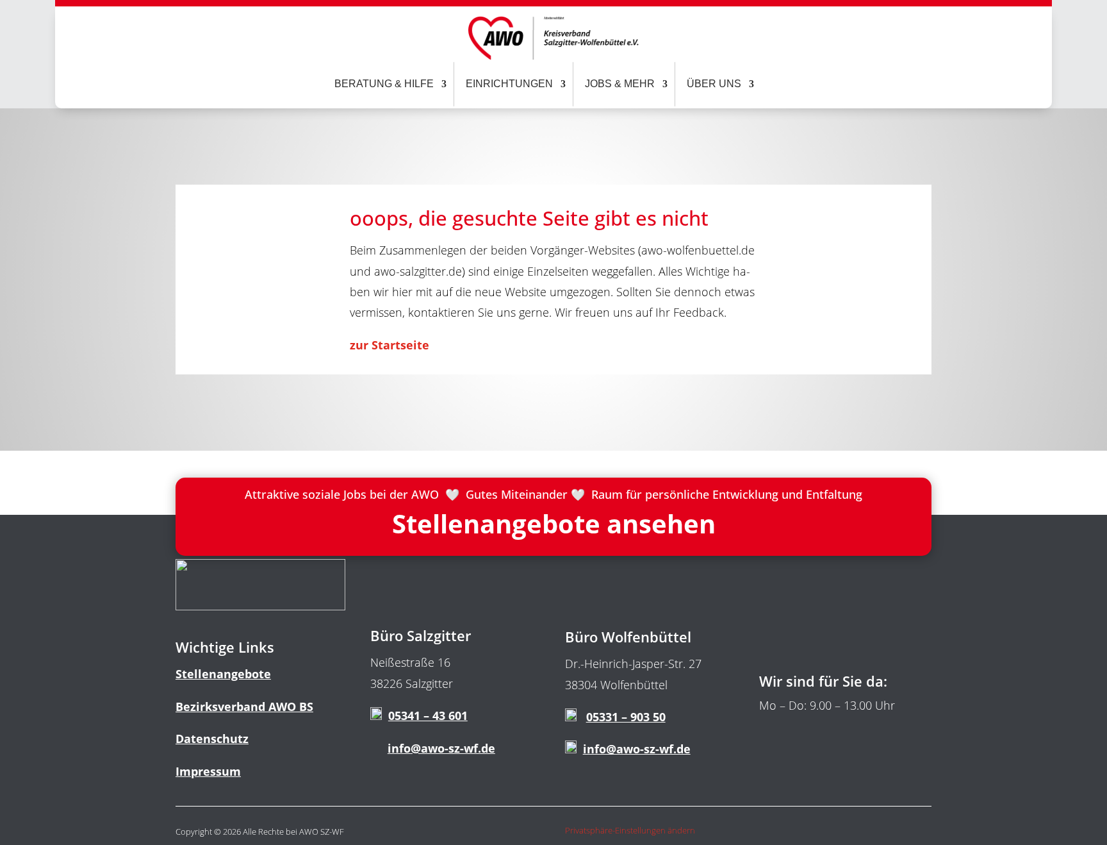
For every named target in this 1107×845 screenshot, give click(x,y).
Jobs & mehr (620, 83)
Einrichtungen (509, 83)
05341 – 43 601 (428, 715)
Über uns (714, 83)
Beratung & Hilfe (384, 83)
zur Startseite (391, 345)
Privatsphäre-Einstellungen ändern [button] (630, 830)
